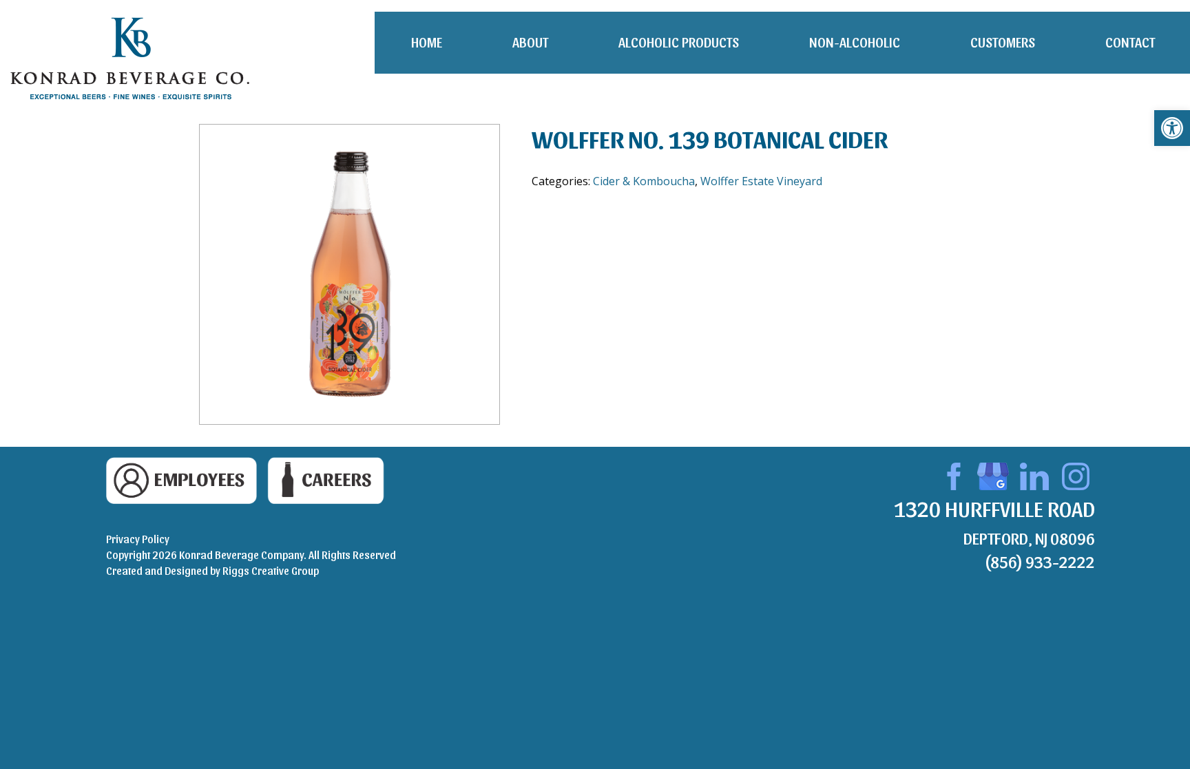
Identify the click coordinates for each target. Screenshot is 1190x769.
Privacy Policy (137, 538)
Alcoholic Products (678, 42)
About (530, 42)
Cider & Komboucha (644, 181)
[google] (993, 474)
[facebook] (951, 474)
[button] (1172, 128)
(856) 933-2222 (1039, 561)
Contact (1130, 42)
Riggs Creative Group (270, 570)
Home (426, 42)
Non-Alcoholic (854, 42)
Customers (1002, 42)
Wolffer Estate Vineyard (761, 181)
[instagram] (1075, 474)
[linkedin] (1034, 474)
